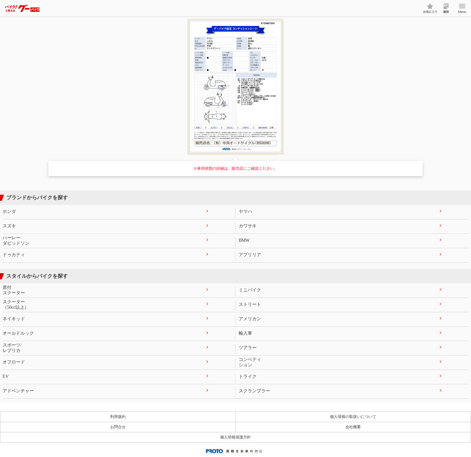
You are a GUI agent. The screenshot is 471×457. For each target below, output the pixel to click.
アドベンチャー (18, 390)
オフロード (14, 362)
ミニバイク (250, 290)
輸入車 (245, 333)
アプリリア (250, 254)
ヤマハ (245, 211)
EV (6, 376)
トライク (248, 376)
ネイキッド (14, 318)
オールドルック (18, 333)
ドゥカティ (14, 254)
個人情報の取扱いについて (353, 416)
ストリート (250, 304)
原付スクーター (14, 290)
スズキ (9, 226)
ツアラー (248, 347)
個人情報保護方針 (235, 437)
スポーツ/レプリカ (12, 348)
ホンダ (9, 211)
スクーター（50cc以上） (16, 304)
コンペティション (250, 362)
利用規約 (118, 416)
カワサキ (248, 226)
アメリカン (250, 318)
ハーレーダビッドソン (16, 240)
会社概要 (353, 427)
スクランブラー (254, 390)
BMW (244, 240)
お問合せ (118, 427)
